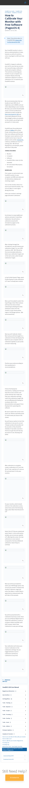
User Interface (6, 695)
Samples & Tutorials (17, 12)
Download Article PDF (8, 759)
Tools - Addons (6, 726)
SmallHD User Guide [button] (7, 1)
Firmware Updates (7, 730)
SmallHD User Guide (9, 11)
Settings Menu (7, 699)
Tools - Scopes (6, 710)
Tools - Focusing (7, 714)
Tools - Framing (7, 703)
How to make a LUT (7, 739)
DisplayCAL (20, 140)
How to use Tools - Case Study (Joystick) (12, 746)
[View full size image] (14, 91)
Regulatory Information (9, 691)
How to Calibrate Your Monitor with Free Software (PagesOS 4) (13, 22)
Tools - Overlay (7, 718)
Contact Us (15, 778)
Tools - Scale (6, 722)
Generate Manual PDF (8, 756)
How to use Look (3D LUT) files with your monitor (14, 737)
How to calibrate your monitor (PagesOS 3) (12, 741)
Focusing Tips (5, 742)
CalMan (12, 130)
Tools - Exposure (7, 707)
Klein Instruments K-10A (12, 114)
